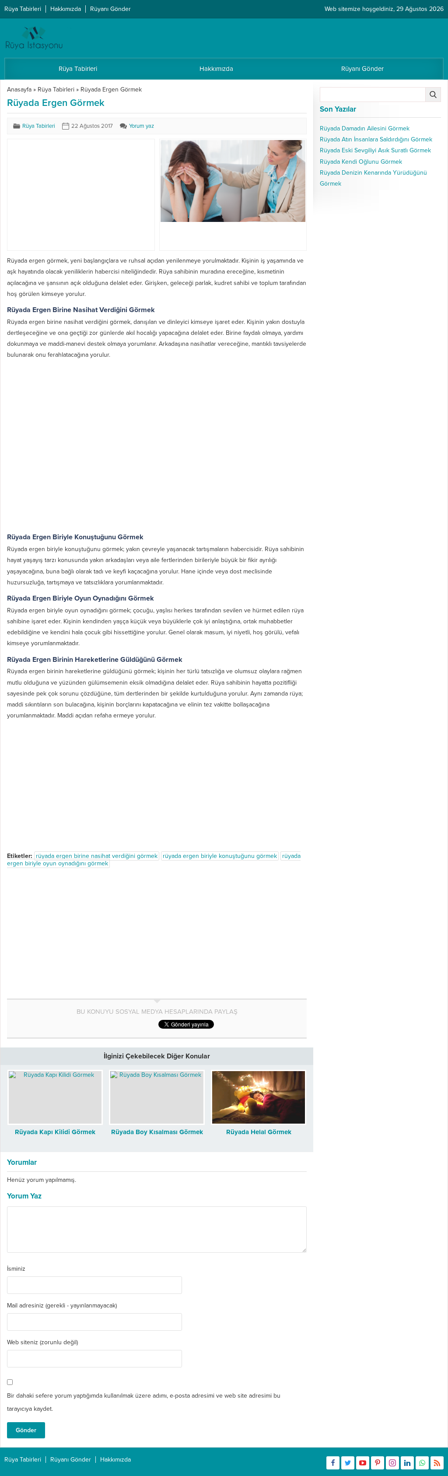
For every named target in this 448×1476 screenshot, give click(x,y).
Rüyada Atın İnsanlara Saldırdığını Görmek (376, 139)
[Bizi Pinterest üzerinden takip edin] (377, 1462)
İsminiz (16, 1269)
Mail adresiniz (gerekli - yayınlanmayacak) (62, 1306)
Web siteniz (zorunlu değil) (42, 1342)
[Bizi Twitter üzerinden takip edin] (347, 1462)
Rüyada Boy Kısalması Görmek (157, 1132)
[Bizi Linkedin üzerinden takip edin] (407, 1462)
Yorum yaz (141, 126)
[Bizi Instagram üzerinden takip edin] (392, 1462)
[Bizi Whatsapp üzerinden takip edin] (422, 1462)
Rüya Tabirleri (56, 89)
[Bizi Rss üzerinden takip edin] (437, 1462)
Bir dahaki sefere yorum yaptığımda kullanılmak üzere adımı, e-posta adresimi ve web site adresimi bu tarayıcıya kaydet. (143, 1402)
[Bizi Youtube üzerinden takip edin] (362, 1462)
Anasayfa (19, 89)
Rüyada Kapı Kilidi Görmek (55, 1132)
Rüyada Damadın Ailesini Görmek (365, 128)
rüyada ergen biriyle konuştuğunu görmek (220, 856)
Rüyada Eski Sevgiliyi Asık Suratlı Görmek (375, 150)
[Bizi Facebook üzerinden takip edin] (333, 1462)
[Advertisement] (74, 195)
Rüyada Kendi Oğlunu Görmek (361, 161)
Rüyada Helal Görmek (258, 1132)
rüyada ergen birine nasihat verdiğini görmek (97, 856)
